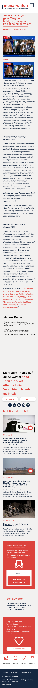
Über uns (5, 672)
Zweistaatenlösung (15, 610)
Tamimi (9, 607)
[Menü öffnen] (32, 5)
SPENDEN (23, 663)
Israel (24, 603)
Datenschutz (26, 672)
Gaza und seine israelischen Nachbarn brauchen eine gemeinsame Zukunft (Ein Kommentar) (16, 484)
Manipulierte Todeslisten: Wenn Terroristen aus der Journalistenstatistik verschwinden (15, 441)
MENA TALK (32, 663)
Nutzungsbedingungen (10, 676)
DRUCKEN (10, 399)
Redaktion (7, 29)
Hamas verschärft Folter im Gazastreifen (16, 525)
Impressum (14, 672)
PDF (27, 399)
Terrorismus (19, 607)
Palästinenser (23, 605)
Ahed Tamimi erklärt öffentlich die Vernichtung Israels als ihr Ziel (16, 385)
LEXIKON (15, 663)
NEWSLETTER (6, 663)
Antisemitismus (13, 603)
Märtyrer (10, 605)
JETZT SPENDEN (19, 649)
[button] (10, 405)
